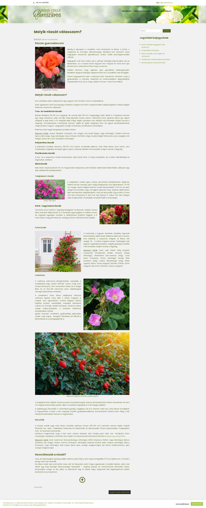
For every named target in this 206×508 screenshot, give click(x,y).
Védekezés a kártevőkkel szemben (156, 59)
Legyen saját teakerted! (119, 492)
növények (38, 487)
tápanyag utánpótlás (115, 436)
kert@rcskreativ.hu (165, 3)
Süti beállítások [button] (182, 504)
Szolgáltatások (142, 11)
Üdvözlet (127, 11)
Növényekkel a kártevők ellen (153, 62)
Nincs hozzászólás (50, 39)
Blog (155, 11)
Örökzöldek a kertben (150, 50)
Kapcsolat (166, 11)
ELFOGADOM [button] (197, 504)
